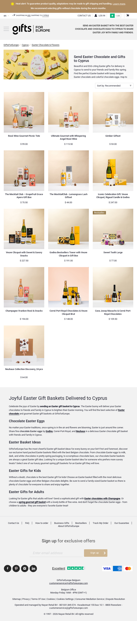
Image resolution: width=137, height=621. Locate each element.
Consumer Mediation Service (89, 599)
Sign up (94, 552)
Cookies (51, 599)
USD (29, 15)
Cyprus (45, 15)
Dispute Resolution (115, 599)
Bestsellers (81, 523)
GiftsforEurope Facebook (7, 568)
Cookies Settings (65, 599)
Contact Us (84, 15)
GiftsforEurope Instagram (24, 568)
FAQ (27, 523)
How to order (41, 523)
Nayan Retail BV (50, 605)
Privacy (26, 599)
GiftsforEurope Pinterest (16, 568)
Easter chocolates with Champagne (102, 498)
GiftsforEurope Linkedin (33, 568)
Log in (102, 15)
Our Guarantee (121, 523)
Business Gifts (61, 523)
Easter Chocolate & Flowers (45, 45)
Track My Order (100, 523)
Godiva (49, 431)
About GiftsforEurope (68, 526)
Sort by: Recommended (108, 85)
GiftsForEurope (11, 45)
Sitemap (16, 599)
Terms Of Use (38, 599)
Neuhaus (80, 431)
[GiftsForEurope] (6, 28)
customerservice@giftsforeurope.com (68, 583)
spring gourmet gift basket (32, 502)
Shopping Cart (127, 15)
